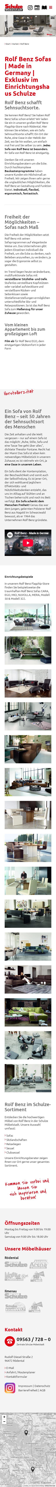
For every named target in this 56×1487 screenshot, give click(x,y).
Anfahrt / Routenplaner (20, 1372)
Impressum (25, 1386)
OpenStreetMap (37, 1485)
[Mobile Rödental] (17, 1277)
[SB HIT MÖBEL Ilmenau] (37, 1308)
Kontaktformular (16, 1376)
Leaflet (25, 1485)
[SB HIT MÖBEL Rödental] (38, 1277)
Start (8, 43)
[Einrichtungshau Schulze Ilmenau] (17, 1296)
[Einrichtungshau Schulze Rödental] (17, 1265)
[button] (33, 1469)
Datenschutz (42, 1386)
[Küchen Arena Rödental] (40, 1265)
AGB (42, 1390)
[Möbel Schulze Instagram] (30, 7)
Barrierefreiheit (28, 1390)
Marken (15, 43)
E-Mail (10, 1368)
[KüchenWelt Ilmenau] (17, 1308)
